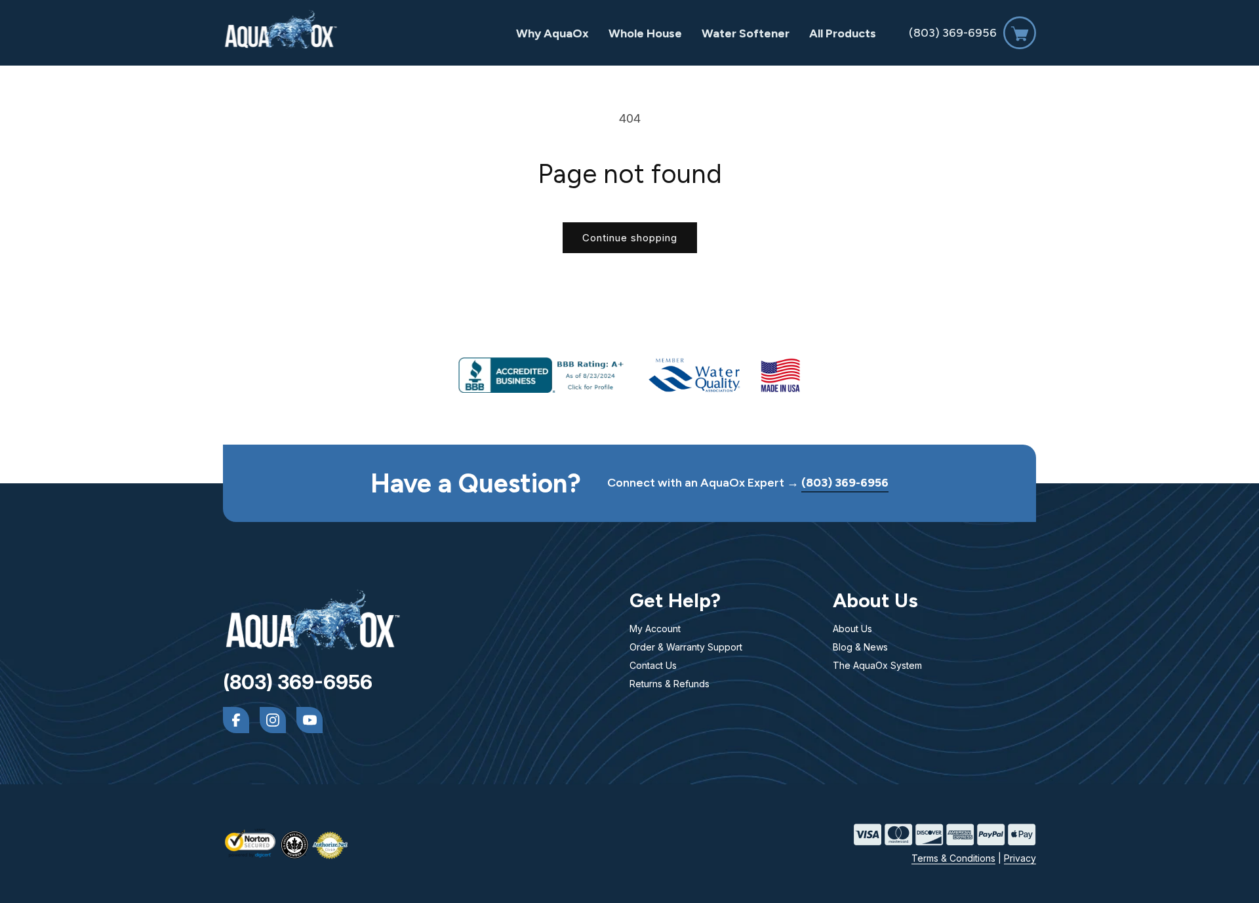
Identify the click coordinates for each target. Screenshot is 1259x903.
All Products (842, 33)
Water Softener (745, 33)
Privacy (1020, 858)
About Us (852, 628)
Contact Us (653, 665)
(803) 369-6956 (953, 33)
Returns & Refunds (669, 683)
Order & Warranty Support (686, 646)
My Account (655, 628)
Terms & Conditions (953, 858)
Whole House (645, 33)
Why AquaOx (552, 33)
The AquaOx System (877, 665)
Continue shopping (629, 237)
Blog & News (860, 646)
